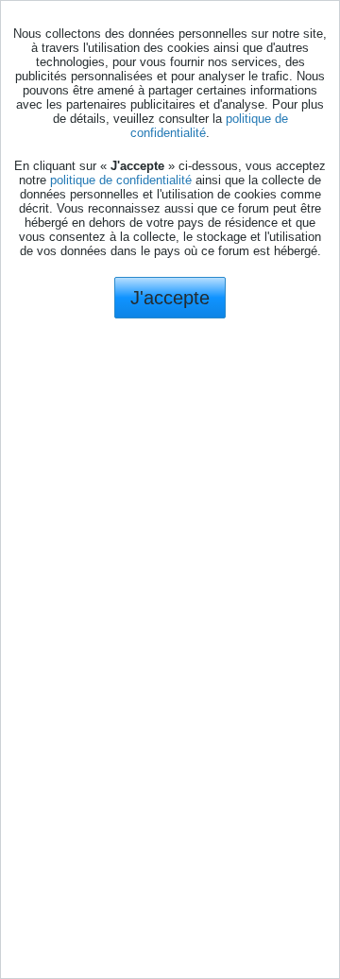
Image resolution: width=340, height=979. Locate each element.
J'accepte (170, 297)
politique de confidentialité (121, 180)
